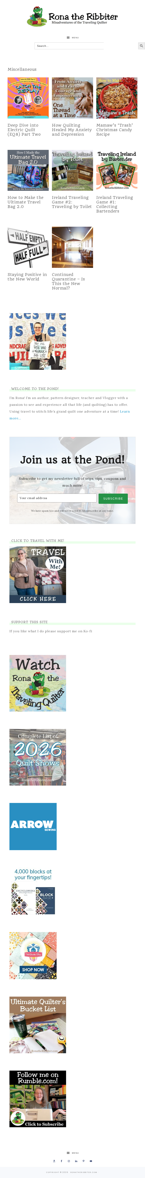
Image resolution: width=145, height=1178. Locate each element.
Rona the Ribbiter (72, 16)
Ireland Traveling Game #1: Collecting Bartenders (114, 204)
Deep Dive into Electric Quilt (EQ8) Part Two (24, 130)
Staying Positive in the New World (27, 276)
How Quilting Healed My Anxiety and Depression (72, 130)
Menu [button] (75, 38)
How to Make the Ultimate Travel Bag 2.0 (26, 202)
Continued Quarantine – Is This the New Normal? (68, 281)
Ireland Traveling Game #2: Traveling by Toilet (72, 202)
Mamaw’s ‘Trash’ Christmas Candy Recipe (114, 130)
